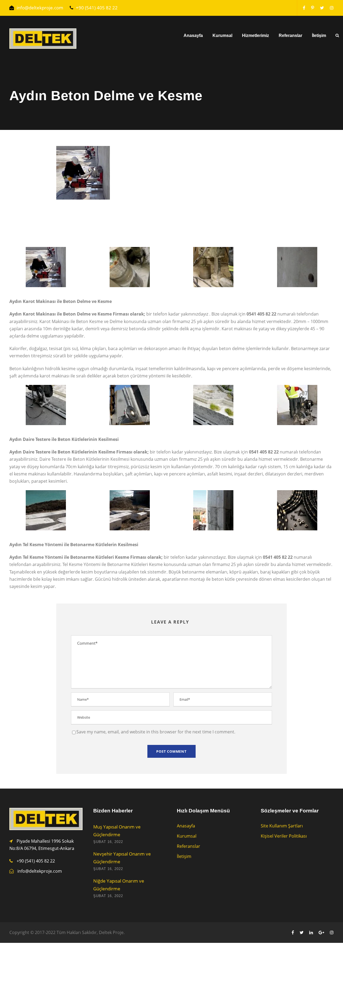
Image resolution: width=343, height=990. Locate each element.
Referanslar (290, 35)
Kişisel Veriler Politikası (284, 836)
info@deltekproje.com (40, 8)
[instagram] (332, 8)
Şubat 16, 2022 (108, 842)
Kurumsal (222, 35)
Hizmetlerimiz (255, 35)
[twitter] (322, 8)
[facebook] (304, 8)
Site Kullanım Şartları (282, 826)
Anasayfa (193, 35)
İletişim (319, 35)
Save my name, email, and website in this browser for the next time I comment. (155, 732)
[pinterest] (312, 8)
